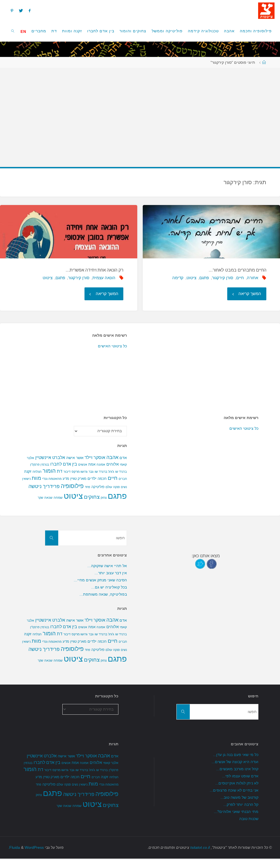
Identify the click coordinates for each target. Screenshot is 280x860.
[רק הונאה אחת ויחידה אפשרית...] (68, 232)
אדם (123, 457)
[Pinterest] (12, 10)
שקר (40, 497)
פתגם (204, 277)
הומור (49, 471)
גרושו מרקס (80, 472)
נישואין (26, 478)
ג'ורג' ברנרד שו (104, 471)
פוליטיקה (97, 487)
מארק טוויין (78, 479)
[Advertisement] (140, 114)
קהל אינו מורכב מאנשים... (237, 769)
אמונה (101, 464)
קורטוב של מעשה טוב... (239, 797)
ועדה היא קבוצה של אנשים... (235, 762)
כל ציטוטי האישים (112, 346)
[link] (13, 31)
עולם (109, 487)
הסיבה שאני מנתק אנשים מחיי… (100, 580)
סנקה (116, 487)
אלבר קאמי (110, 763)
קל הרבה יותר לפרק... (240, 805)
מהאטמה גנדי (52, 479)
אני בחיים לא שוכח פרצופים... (234, 790)
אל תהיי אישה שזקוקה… (107, 566)
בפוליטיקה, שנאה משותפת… (103, 594)
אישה (70, 457)
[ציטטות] (266, 10)
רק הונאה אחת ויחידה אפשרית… (94, 270)
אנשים (82, 464)
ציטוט (191, 277)
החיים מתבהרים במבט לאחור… (237, 270)
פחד (87, 487)
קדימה (177, 277)
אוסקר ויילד (94, 457)
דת (59, 471)
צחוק (104, 497)
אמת (91, 464)
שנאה (48, 497)
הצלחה (37, 471)
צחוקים (92, 497)
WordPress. (26, 847)
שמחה (58, 498)
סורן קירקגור (222, 277)
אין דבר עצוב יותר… (110, 573)
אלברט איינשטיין (50, 457)
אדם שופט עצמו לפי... (240, 776)
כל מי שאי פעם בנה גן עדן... (235, 755)
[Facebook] (29, 10)
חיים (240, 277)
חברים (123, 478)
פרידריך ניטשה (44, 486)
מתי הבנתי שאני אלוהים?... (236, 812)
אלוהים (112, 464)
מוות (36, 478)
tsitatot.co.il (200, 847)
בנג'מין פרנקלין (39, 464)
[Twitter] (21, 10)
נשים (124, 487)
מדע (66, 479)
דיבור (67, 472)
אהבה (112, 457)
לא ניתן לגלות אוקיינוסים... (236, 783)
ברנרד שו (121, 471)
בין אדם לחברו (63, 463)
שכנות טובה (248, 819)
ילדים (92, 478)
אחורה (252, 277)
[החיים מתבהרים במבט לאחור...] (211, 232)
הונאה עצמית (103, 277)
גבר (91, 472)
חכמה (102, 479)
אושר (79, 458)
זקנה (27, 471)
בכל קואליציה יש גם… (109, 587)
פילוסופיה (72, 486)
